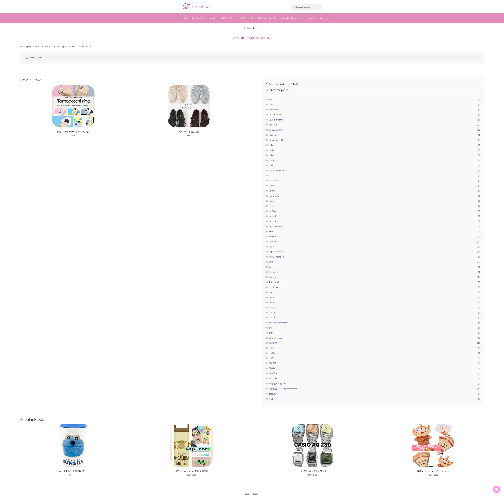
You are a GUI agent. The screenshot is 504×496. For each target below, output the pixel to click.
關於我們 (262, 18)
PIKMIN (272, 236)
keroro (272, 190)
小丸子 (272, 348)
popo (271, 246)
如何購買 (241, 18)
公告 (192, 18)
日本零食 (273, 373)
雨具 (271, 398)
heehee (272, 150)
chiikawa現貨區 (276, 129)
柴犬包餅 (273, 378)
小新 (271, 358)
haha (271, 145)
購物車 (294, 18)
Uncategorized (275, 338)
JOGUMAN (273, 180)
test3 (271, 302)
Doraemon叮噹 (276, 140)
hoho (271, 160)
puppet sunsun (275, 251)
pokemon (273, 241)
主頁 (185, 18)
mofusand (273, 211)
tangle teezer (275, 287)
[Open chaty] (496, 489)
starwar (272, 277)
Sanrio (272, 261)
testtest (273, 312)
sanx (271, 267)
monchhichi (274, 216)
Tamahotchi (274, 282)
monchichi (273, 221)
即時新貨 (273, 343)
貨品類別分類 (226, 18)
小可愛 (272, 353)
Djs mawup (274, 135)
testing (272, 307)
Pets (271, 231)
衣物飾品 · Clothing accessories (283, 388)
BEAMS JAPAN (275, 114)
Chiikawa (273, 124)
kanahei (272, 185)
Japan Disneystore (277, 170)
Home (249, 28)
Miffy (271, 206)
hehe (271, 155)
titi (270, 327)
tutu (271, 332)
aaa (270, 99)
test (271, 292)
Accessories (274, 109)
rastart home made (277, 256)
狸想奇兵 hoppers (277, 383)
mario (271, 201)
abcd (271, 104)
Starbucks (273, 272)
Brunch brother (276, 119)
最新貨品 (200, 18)
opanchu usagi (275, 226)
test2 (271, 297)
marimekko (274, 196)
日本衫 (272, 368)
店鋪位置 (272, 18)
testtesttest (274, 317)
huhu (271, 165)
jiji (270, 175)
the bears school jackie (279, 322)
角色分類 (211, 18)
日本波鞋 (273, 363)
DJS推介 (251, 18)
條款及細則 (284, 18)
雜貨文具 (273, 393)
